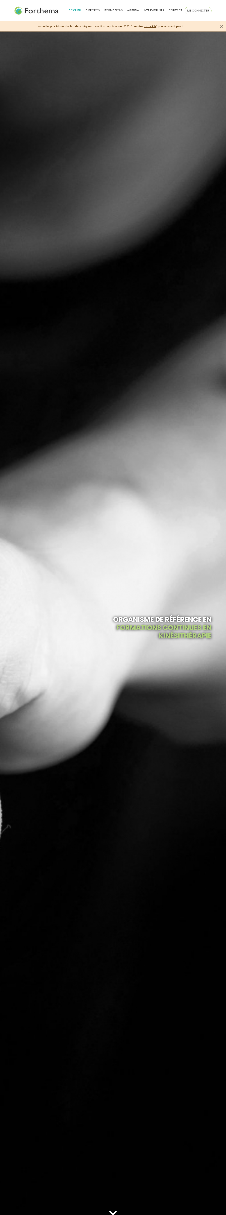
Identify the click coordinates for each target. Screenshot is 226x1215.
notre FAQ (150, 26)
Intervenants (154, 10)
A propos (93, 10)
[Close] (221, 26)
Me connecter (198, 10)
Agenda (133, 10)
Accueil (75, 10)
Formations (113, 10)
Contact (176, 10)
